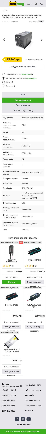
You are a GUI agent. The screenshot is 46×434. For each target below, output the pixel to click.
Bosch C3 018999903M (11, 261)
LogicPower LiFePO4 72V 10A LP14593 (11, 351)
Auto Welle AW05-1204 (34, 306)
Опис (22, 94)
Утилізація (29, 395)
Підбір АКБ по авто (33, 385)
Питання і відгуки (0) (23, 110)
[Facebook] (28, 419)
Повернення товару (33, 406)
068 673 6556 (9, 395)
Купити (11, 282)
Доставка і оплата (32, 400)
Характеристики (23, 100)
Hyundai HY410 (34, 260)
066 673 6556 (9, 405)
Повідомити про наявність (34, 282)
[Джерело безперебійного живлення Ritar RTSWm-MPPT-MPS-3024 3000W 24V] (23, 40)
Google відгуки (23, 424)
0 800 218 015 (9, 390)
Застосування (23, 105)
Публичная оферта (33, 390)
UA (28, 4)
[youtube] (23, 419)
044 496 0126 (9, 411)
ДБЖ (6, 11)
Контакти (29, 411)
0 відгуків (14, 21)
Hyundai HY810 (11, 305)
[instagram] (17, 419)
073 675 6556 (9, 400)
